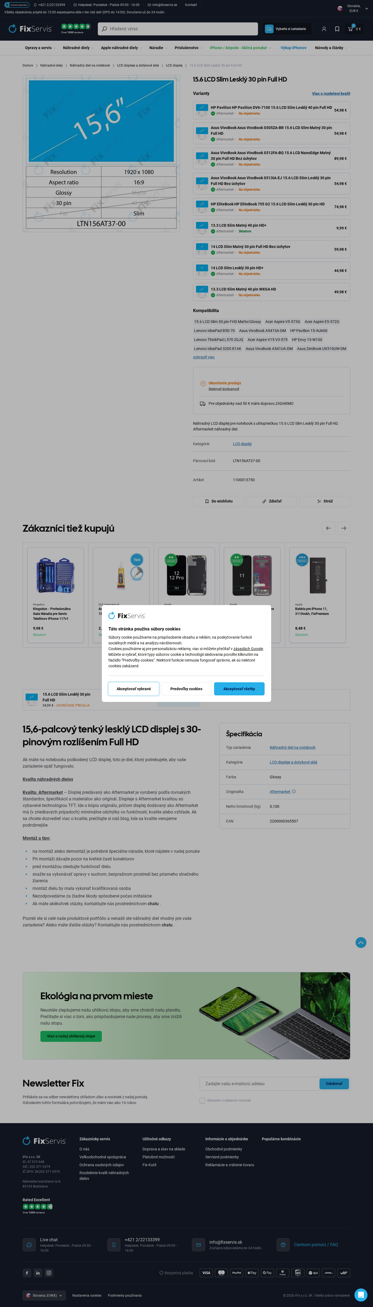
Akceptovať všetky (239, 689)
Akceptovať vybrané (134, 689)
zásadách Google (248, 649)
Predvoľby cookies (186, 689)
